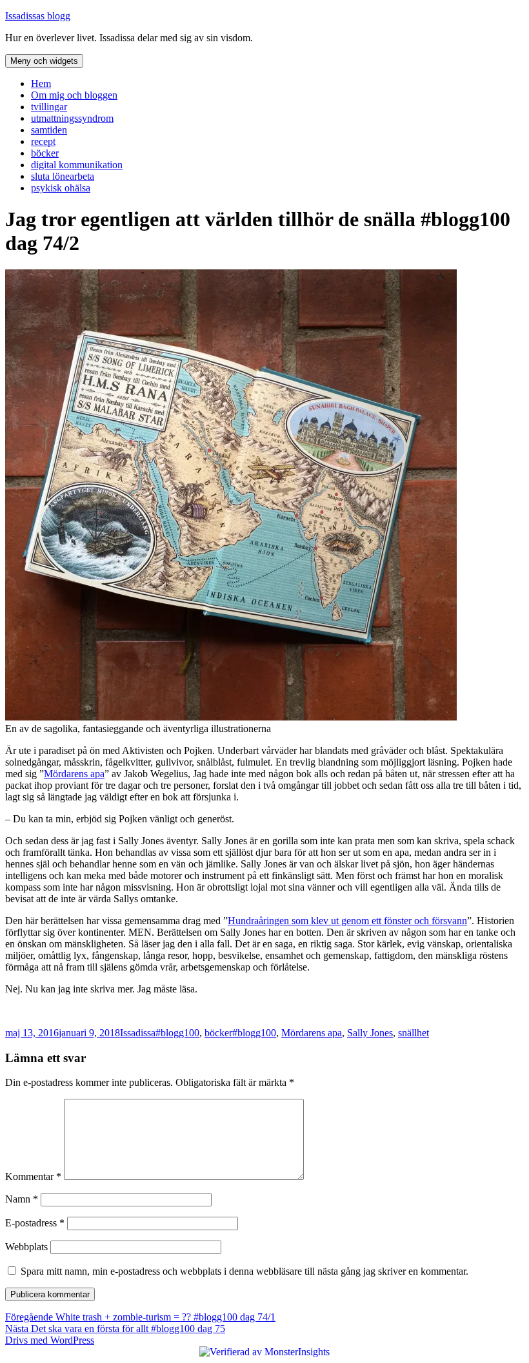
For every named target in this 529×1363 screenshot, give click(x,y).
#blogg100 (177, 1032)
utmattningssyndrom (72, 118)
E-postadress (35, 1222)
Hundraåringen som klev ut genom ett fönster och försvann (347, 920)
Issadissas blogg (37, 15)
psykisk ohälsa (60, 187)
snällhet (413, 1032)
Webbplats (26, 1246)
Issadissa (137, 1032)
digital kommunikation (77, 164)
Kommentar (33, 1176)
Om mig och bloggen (74, 95)
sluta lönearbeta (62, 176)
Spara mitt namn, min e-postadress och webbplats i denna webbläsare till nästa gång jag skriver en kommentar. (244, 1271)
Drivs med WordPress (49, 1340)
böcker (45, 153)
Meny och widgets (44, 61)
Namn (21, 1199)
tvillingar (49, 106)
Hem (41, 83)
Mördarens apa (74, 773)
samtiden (49, 129)
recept (43, 141)
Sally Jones (370, 1032)
